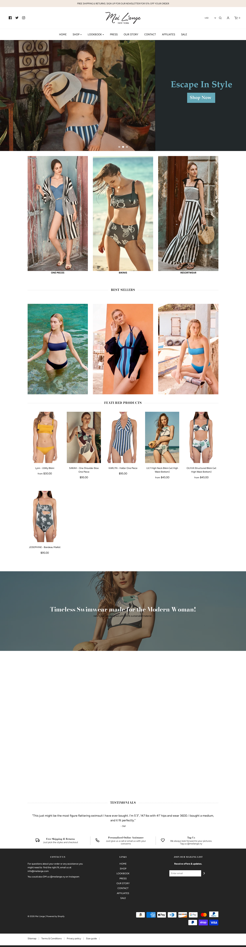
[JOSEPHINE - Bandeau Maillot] (45, 516)
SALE (184, 34)
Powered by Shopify (55, 916)
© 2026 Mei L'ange (36, 916)
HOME (63, 34)
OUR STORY (131, 34)
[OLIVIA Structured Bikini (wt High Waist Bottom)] (201, 437)
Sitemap (32, 938)
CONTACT (150, 34)
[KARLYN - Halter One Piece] (123, 437)
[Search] (220, 17)
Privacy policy (74, 938)
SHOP (123, 868)
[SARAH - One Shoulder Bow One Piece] (84, 437)
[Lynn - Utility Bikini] (45, 437)
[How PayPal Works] (213, 914)
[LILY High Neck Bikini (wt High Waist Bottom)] (162, 437)
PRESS (114, 34)
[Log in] (226, 17)
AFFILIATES (168, 34)
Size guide (91, 938)
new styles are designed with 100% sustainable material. (123, 616)
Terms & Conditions (51, 938)
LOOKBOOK (123, 873)
